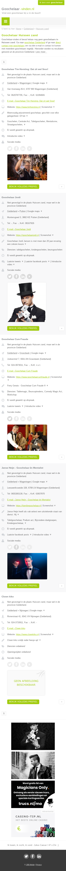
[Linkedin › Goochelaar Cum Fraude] (22, 418)
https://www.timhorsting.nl (28, 107)
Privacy (39, 865)
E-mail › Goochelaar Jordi (19, 229)
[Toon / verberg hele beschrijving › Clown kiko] (35, 640)
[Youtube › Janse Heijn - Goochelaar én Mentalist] (29, 547)
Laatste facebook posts (37, 261)
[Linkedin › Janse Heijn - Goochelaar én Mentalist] (22, 547)
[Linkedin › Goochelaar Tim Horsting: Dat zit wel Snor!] (22, 148)
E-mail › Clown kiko (16, 628)
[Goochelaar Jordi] (33, 724)
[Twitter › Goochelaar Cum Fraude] (9, 418)
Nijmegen (24, 610)
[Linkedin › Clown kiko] (22, 664)
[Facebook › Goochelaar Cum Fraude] (16, 418)
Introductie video (16, 136)
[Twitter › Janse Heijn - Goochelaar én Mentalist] (9, 547)
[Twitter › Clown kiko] (9, 664)
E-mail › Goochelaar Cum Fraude (22, 371)
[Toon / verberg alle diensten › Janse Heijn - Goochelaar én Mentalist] (35, 522)
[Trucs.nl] (33, 782)
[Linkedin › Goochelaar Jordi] (22, 276)
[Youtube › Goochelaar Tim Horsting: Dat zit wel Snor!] (29, 148)
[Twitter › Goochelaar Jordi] (9, 276)
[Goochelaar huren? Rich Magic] (33, 753)
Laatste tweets (15, 261)
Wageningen (25, 83)
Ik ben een (51, 2)
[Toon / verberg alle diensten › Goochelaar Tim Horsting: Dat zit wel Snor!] (35, 123)
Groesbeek (25, 353)
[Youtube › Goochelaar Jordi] (29, 276)
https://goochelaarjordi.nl (27, 235)
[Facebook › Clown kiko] (16, 664)
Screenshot (48, 107)
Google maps (40, 83)
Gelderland (12, 83)
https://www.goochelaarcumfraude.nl (33, 377)
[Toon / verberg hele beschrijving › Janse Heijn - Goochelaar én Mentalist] (35, 513)
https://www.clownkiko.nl (27, 634)
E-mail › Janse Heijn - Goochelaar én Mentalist (28, 500)
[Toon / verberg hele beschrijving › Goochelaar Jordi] (35, 243)
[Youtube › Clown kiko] (29, 664)
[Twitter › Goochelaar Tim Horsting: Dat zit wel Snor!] (9, 148)
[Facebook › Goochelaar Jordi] (16, 276)
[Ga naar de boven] (61, 186)
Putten (23, 211)
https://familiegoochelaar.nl (28, 505)
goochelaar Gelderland (34, 42)
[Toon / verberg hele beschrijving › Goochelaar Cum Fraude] (35, 385)
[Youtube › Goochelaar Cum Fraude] (29, 418)
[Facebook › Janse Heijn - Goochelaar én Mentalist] (16, 547)
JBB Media (30, 865)
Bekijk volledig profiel (23, 186)
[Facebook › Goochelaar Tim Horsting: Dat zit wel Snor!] (16, 148)
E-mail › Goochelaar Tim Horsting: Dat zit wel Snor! (31, 101)
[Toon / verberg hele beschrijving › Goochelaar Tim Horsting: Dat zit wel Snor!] (35, 114)
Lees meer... (41, 52)
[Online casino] (33, 811)
